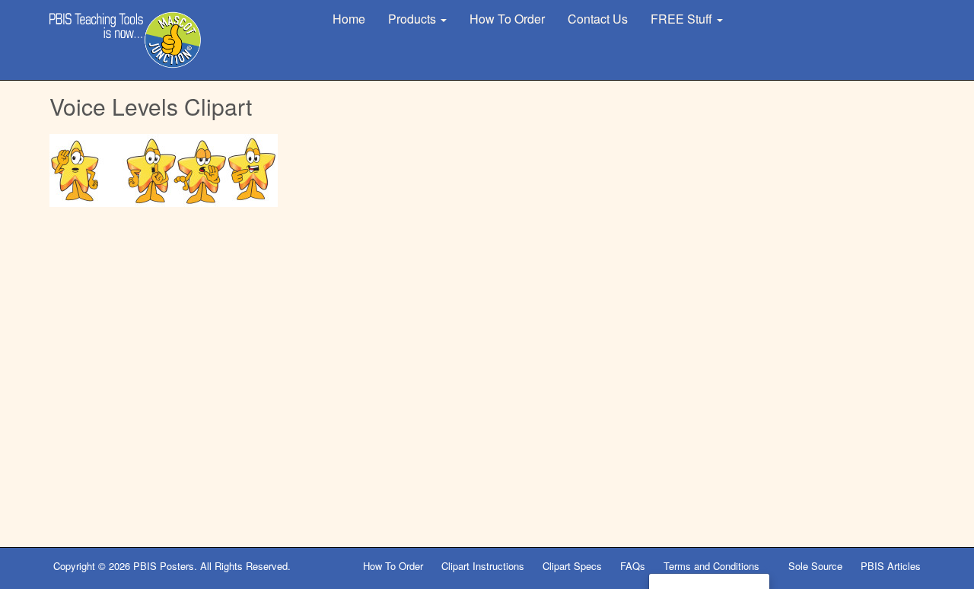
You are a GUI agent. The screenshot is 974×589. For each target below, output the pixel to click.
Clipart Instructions (482, 566)
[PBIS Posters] (125, 40)
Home (349, 18)
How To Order (507, 18)
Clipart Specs (572, 566)
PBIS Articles (891, 566)
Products (413, 18)
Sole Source (815, 566)
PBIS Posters (163, 566)
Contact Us (598, 18)
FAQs (632, 566)
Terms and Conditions (713, 566)
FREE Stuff (683, 18)
